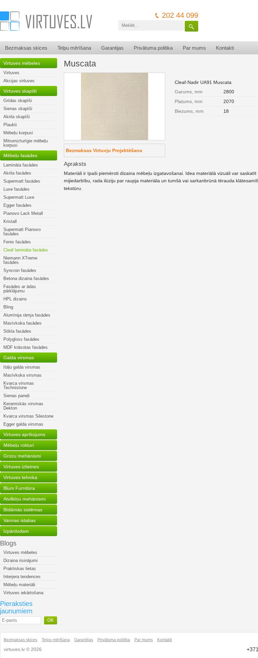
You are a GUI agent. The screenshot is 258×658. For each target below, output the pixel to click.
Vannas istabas (19, 520)
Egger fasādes (17, 205)
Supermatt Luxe (18, 197)
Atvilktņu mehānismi (24, 499)
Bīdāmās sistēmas (22, 509)
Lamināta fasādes (20, 165)
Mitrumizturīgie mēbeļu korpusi (25, 143)
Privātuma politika (153, 48)
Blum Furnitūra (19, 488)
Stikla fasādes (17, 331)
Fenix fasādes (17, 241)
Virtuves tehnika (20, 477)
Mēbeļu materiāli (19, 584)
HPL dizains (15, 298)
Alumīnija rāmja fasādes (26, 315)
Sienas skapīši (17, 108)
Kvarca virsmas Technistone (18, 385)
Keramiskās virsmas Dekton (23, 406)
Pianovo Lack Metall (23, 213)
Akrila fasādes (17, 173)
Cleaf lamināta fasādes (25, 249)
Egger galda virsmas (23, 424)
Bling (8, 307)
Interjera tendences (22, 576)
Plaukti (10, 124)
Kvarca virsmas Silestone (28, 416)
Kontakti (225, 48)
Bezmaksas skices (26, 48)
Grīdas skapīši (17, 100)
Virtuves (11, 72)
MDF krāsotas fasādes (25, 347)
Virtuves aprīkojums (24, 434)
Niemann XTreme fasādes (20, 260)
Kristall (10, 221)
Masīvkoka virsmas (22, 375)
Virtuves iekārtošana (23, 592)
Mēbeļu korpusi (18, 132)
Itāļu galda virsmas (21, 367)
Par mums (194, 48)
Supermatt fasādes (21, 181)
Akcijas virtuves (19, 80)
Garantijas (112, 48)
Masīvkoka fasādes (22, 323)
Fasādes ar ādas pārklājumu (19, 288)
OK (50, 620)
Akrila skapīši (16, 116)
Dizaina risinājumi (20, 560)
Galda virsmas (18, 357)
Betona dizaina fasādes (26, 278)
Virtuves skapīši (20, 91)
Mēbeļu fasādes (20, 155)
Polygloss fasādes (21, 339)
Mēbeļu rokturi (18, 445)
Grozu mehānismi (22, 456)
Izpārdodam (16, 531)
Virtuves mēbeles (21, 63)
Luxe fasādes (16, 189)
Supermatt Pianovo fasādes (22, 231)
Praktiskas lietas (19, 568)
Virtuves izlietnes (21, 466)
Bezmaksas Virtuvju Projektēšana (104, 150)
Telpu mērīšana (74, 48)
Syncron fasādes (19, 270)
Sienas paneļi (16, 395)
